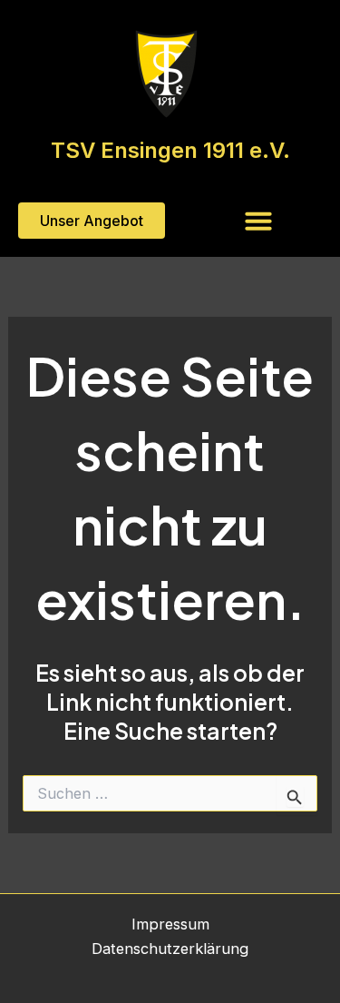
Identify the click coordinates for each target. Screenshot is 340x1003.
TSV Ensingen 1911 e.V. (170, 150)
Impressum (170, 924)
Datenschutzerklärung (170, 948)
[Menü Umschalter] (258, 220)
